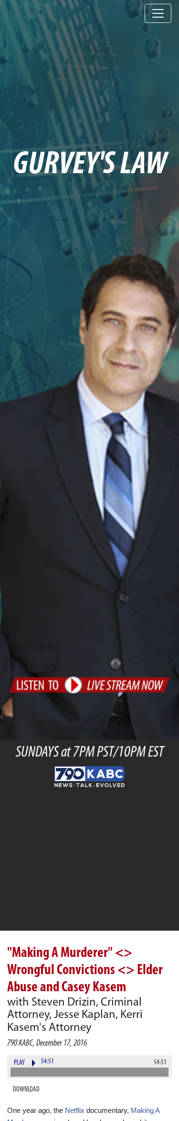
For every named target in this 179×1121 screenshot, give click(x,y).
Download (26, 1089)
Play (19, 1063)
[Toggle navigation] (158, 13)
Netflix (74, 1110)
